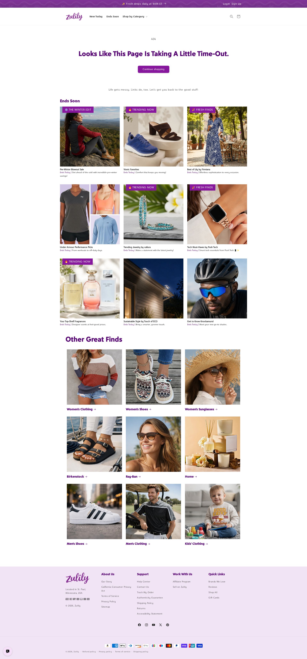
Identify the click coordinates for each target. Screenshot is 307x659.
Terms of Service (110, 596)
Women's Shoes (137, 409)
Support (143, 574)
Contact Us (143, 587)
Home (189, 476)
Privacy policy (105, 652)
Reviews (213, 587)
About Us (107, 574)
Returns (141, 608)
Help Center (143, 581)
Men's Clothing (136, 543)
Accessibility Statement (149, 613)
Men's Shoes (75, 543)
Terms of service (122, 652)
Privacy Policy (108, 601)
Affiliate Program (182, 581)
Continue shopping (154, 69)
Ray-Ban (131, 476)
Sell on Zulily (180, 587)
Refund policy (89, 652)
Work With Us (182, 574)
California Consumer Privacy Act (116, 589)
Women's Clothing (80, 409)
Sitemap (105, 606)
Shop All (213, 592)
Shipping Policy (145, 603)
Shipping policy (140, 652)
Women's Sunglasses (199, 409)
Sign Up (236, 3)
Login (226, 3)
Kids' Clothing (195, 543)
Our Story (106, 581)
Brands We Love (217, 581)
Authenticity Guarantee (150, 597)
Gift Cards (214, 597)
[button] (135, 16)
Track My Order (145, 592)
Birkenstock (75, 476)
